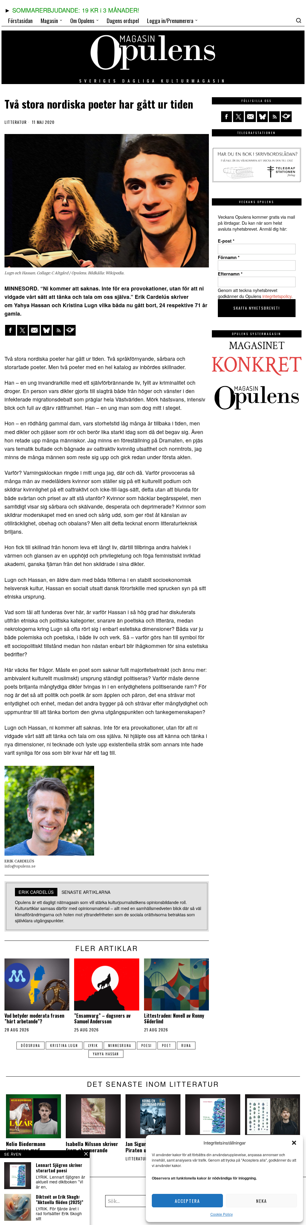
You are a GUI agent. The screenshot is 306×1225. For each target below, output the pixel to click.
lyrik (93, 1045)
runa (186, 1045)
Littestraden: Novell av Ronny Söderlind (174, 1018)
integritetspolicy (276, 296)
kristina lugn (64, 1045)
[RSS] (58, 330)
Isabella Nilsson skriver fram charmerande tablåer (92, 1150)
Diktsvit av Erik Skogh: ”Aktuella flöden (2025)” (59, 1199)
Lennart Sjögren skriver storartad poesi (59, 1167)
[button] (294, 1143)
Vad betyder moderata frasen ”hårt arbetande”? (34, 1018)
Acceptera (187, 1200)
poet (166, 1045)
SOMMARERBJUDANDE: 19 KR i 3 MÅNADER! (75, 10)
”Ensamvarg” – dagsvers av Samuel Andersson (102, 1018)
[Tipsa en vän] (34, 330)
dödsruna (30, 1045)
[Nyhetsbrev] (70, 330)
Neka (261, 1200)
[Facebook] (10, 330)
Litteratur (15, 122)
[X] (22, 330)
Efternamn (230, 274)
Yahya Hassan (106, 1053)
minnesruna (119, 1045)
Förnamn (229, 257)
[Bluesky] (46, 330)
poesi (146, 1045)
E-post (226, 241)
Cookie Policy (221, 1214)
